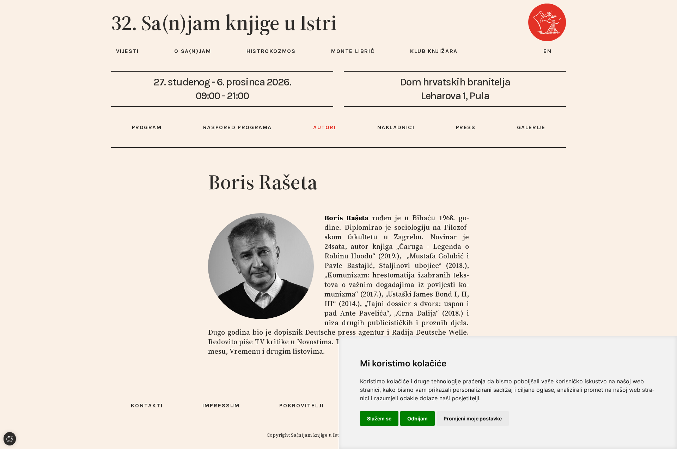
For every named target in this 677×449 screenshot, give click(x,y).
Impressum (221, 405)
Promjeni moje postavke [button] (473, 418)
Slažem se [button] (379, 418)
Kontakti (147, 405)
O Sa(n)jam (192, 51)
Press (466, 127)
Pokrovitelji (301, 405)
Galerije (531, 127)
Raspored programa (237, 127)
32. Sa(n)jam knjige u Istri (224, 22)
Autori (324, 127)
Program (147, 127)
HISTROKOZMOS (270, 51)
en (547, 51)
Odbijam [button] (417, 418)
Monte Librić (352, 51)
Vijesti (127, 51)
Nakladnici (396, 127)
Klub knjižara (434, 51)
